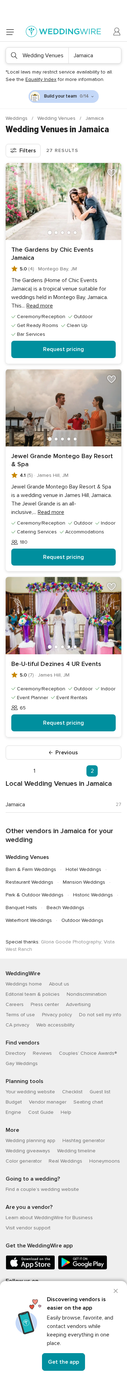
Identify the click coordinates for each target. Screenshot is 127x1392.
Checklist (72, 1092)
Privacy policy (57, 1015)
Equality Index (40, 79)
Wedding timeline (76, 1151)
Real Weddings (65, 1161)
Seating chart (88, 1102)
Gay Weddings (22, 1063)
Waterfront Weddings (29, 920)
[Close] (116, 1291)
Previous (66, 752)
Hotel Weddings (83, 869)
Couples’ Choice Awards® (88, 1053)
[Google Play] (82, 1268)
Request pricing (63, 349)
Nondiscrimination (87, 994)
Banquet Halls (21, 908)
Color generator (24, 1161)
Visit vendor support (28, 1228)
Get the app (63, 1361)
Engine (13, 1112)
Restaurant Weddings (29, 882)
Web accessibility (55, 1025)
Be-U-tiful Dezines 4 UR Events (56, 664)
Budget (14, 1102)
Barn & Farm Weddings (31, 869)
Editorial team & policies (33, 994)
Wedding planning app (30, 1140)
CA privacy (17, 1025)
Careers (15, 1004)
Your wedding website (30, 1092)
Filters (27, 150)
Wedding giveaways (28, 1151)
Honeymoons (104, 1161)
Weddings (17, 118)
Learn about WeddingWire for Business (49, 1218)
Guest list (100, 1092)
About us (59, 984)
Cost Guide (41, 1112)
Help (66, 1112)
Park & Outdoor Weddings (35, 895)
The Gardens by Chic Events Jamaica (52, 254)
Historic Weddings (93, 895)
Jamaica (15, 804)
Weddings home (24, 984)
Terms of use (20, 1015)
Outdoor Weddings (82, 920)
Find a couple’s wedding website (42, 1189)
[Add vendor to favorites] (111, 173)
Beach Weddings (65, 908)
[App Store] (30, 1268)
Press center (45, 1004)
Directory (16, 1053)
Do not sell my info (100, 1015)
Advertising (78, 1004)
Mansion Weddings (84, 882)
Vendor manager (47, 1102)
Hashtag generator (83, 1140)
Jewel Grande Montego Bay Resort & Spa (62, 460)
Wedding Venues (57, 118)
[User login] (117, 32)
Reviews (42, 1053)
